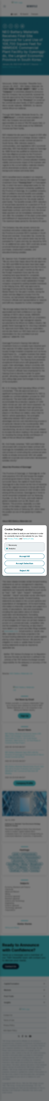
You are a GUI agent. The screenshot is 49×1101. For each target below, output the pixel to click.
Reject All (24, 570)
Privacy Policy (13, 539)
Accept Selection (24, 563)
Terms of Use (28, 539)
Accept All (24, 556)
